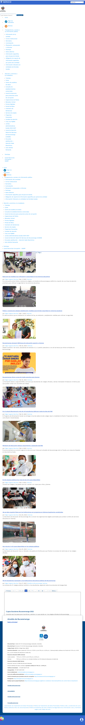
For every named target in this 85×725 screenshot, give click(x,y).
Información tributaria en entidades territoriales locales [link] (13, 67)
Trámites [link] (8, 78)
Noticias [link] (29, 279)
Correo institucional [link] (11, 38)
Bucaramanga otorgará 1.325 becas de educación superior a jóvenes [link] (23, 343)
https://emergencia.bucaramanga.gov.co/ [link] (23, 678)
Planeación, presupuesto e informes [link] (15, 188)
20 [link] (42, 590)
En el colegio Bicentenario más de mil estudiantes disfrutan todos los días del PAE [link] (27, 411)
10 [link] (38, 590)
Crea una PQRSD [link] (10, 121)
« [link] (13, 590)
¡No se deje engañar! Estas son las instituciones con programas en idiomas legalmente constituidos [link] (33, 512)
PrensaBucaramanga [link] (13, 703)
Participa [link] (8, 49)
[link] (6, 3)
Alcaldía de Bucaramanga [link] (34, 583)
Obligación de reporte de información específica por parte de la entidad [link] (13, 60)
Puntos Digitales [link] (10, 104)
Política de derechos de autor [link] (38, 707)
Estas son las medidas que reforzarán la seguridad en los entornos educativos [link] (26, 276)
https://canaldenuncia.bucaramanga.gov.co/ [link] (44, 676)
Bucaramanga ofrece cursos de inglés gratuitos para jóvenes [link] (21, 377)
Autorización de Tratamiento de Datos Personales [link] (18, 705)
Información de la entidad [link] (12, 179)
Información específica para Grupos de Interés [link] (18, 194)
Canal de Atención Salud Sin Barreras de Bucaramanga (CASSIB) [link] (23, 238)
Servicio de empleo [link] (11, 113)
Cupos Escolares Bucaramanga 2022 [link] (20, 611)
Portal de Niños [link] (10, 106)
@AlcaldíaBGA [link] (11, 691)
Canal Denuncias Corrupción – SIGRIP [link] (9, 159)
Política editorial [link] (9, 707)
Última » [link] (54, 590)
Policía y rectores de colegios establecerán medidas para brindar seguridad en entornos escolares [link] (32, 311)
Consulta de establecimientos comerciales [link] (10, 89)
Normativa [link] (9, 41)
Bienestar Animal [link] (10, 102)
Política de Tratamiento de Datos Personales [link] (46, 705)
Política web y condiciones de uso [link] (70, 705)
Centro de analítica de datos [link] (13, 209)
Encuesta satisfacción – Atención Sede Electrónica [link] (20, 240)
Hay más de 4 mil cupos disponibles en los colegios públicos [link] (21, 546)
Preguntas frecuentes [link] (11, 229)
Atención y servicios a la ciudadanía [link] (11, 74)
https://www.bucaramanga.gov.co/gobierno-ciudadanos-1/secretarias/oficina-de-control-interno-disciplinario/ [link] (51, 680)
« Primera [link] (8, 590)
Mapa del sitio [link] (46, 709)
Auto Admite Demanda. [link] (11, 242)
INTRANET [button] (4, 5)
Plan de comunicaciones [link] (22, 707)
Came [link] (7, 80)
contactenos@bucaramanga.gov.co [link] (26, 672)
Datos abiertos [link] (10, 51)
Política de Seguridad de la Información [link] (59, 707)
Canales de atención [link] (11, 119)
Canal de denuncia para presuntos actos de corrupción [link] (12, 95)
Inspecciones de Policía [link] (12, 100)
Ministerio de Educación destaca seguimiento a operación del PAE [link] (23, 445)
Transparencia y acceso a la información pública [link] (12, 30)
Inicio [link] (6, 17)
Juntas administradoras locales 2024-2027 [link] (11, 126)
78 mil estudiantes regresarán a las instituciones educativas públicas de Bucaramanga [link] (29, 580)
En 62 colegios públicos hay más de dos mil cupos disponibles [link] (21, 480)
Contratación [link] (9, 43)
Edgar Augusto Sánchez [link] (11, 279)
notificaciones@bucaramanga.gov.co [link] (33, 674)
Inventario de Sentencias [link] (12, 224)
